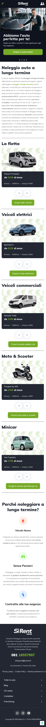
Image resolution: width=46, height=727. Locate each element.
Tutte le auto (9, 680)
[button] (19, 59)
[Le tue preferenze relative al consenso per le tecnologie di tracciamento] (42, 723)
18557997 (23, 655)
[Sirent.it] (23, 4)
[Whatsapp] (17, 713)
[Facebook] (28, 713)
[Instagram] (23, 713)
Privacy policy (7, 671)
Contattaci (8, 696)
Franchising (9, 701)
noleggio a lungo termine (22, 84)
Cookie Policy (20, 671)
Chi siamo (8, 691)
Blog (6, 685)
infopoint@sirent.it (23, 660)
